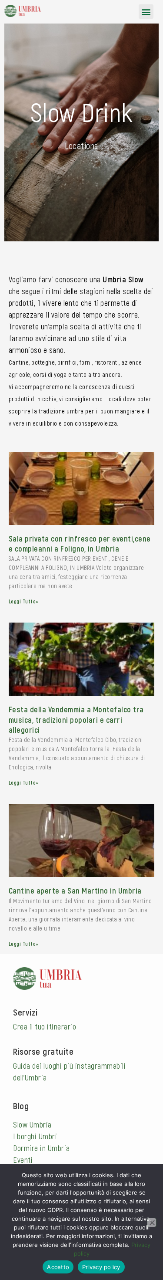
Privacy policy (101, 1266)
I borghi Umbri (35, 1136)
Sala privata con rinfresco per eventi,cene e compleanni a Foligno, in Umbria (80, 543)
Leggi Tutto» (24, 601)
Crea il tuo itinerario (44, 1026)
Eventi (23, 1160)
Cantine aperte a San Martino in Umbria (75, 890)
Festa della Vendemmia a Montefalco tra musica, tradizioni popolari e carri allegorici (76, 719)
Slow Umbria (32, 1124)
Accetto (58, 1266)
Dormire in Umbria (41, 1148)
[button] (146, 11)
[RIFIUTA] (151, 1222)
